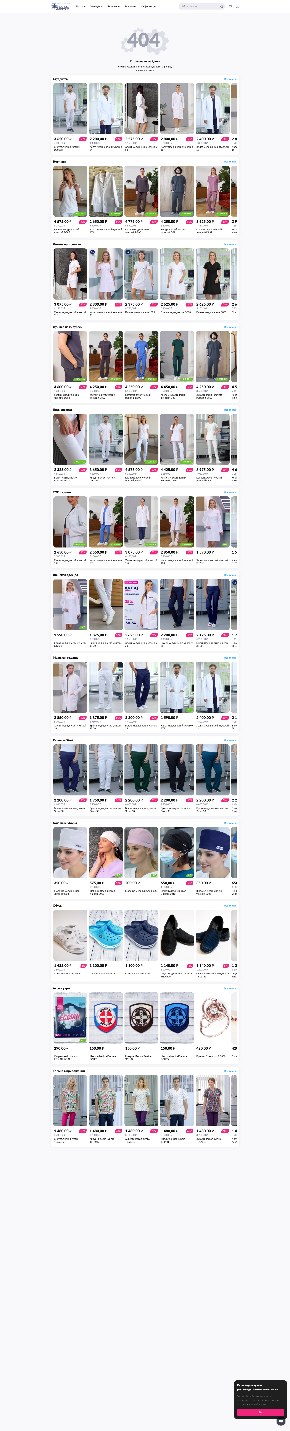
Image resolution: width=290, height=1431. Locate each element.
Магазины (131, 6)
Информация (148, 6)
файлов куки (261, 1404)
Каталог (80, 6)
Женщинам (96, 6)
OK (260, 1412)
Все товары (230, 79)
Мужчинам (114, 6)
